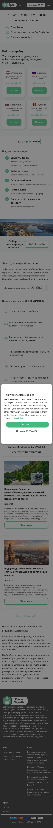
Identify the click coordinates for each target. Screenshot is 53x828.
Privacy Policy (18, 418)
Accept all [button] (27, 424)
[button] (26, 431)
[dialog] (26, 414)
